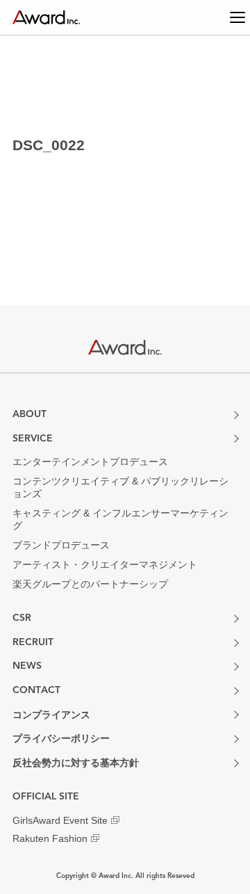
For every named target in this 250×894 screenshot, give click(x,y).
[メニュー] (224, 17)
